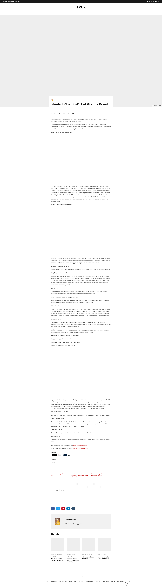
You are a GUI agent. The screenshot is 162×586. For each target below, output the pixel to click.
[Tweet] (64, 113)
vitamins (64, 490)
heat (97, 484)
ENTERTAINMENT (88, 13)
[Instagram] (152, 1)
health (91, 484)
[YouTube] (156, 1)
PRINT (75, 581)
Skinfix (104, 487)
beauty (58, 484)
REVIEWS (53, 556)
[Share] (59, 113)
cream (74, 484)
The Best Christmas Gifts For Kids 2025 (57, 559)
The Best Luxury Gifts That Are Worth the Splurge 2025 (73, 560)
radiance (91, 487)
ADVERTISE (11, 1)
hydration (103, 484)
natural (75, 487)
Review (98, 487)
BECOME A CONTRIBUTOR (117, 581)
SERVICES (81, 581)
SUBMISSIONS (90, 581)
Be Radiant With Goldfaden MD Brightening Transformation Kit (79, 474)
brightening (66, 484)
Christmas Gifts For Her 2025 (88, 557)
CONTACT (17, 1)
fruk (85, 484)
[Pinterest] (154, 1)
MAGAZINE (98, 13)
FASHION (62, 13)
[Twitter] (149, 1)
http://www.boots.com (80, 445)
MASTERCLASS (63, 581)
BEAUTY (69, 13)
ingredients (59, 487)
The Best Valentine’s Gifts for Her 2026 (104, 557)
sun (58, 490)
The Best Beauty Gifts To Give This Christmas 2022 (99, 474)
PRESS (70, 581)
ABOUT (5, 1)
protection (83, 487)
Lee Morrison (58, 100)
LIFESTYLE (76, 13)
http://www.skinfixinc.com (80, 448)
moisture (68, 487)
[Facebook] (147, 1)
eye (79, 484)
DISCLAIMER (106, 581)
